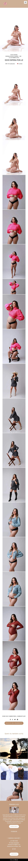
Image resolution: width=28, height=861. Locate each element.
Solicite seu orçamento (14, 723)
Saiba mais (14, 826)
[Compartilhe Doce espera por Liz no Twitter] (15, 719)
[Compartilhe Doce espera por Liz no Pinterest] (17, 719)
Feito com (14, 859)
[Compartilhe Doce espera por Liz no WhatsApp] (12, 719)
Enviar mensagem (15, 842)
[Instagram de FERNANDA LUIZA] (14, 849)
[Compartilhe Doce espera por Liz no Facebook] (10, 719)
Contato (14, 854)
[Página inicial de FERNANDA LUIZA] (5, 4)
